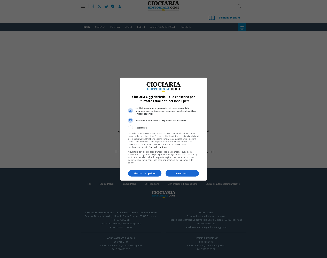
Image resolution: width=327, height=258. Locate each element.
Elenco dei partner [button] (157, 147)
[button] (163, 127)
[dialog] (163, 129)
